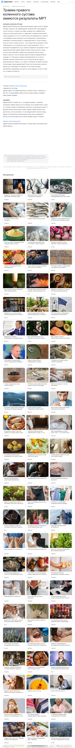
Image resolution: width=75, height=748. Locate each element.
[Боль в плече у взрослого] (61, 686)
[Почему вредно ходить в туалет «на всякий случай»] (61, 450)
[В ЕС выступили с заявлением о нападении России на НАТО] (61, 308)
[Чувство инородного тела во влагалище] (61, 379)
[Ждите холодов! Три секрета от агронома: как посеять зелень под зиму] (14, 497)
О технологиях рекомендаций (63, 746)
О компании (6, 746)
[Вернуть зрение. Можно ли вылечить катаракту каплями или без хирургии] (14, 686)
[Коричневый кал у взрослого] (14, 591)
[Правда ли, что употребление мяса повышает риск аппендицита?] (37, 662)
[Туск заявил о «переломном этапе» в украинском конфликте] (14, 355)
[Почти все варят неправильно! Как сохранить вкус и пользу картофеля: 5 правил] (14, 237)
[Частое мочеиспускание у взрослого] (37, 591)
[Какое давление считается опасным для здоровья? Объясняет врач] (37, 190)
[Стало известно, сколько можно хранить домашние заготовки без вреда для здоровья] (37, 568)
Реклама (12, 746)
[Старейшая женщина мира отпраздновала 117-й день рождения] (61, 709)
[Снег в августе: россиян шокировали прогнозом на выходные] (14, 639)
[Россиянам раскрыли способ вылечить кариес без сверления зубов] (37, 639)
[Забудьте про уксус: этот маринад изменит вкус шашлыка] (14, 733)
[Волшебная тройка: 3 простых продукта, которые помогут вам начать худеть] (14, 426)
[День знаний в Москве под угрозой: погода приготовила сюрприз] (37, 332)
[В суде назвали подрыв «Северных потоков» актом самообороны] (37, 402)
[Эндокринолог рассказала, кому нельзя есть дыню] (37, 450)
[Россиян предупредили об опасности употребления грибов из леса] (14, 568)
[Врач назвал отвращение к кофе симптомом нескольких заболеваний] (61, 402)
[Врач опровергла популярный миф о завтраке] (37, 733)
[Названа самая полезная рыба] (37, 214)
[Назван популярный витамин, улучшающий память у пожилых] (37, 308)
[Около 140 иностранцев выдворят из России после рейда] (37, 261)
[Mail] (2, 2)
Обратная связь (52, 746)
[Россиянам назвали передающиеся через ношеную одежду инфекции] (37, 709)
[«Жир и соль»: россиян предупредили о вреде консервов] (37, 355)
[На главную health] (8, 2)
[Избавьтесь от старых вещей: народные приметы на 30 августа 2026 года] (14, 308)
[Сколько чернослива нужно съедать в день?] (14, 379)
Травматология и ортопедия (18, 6)
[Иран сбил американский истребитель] (61, 521)
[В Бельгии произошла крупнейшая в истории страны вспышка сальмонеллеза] (61, 568)
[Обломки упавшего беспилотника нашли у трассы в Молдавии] (37, 379)
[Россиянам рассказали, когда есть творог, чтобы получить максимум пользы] (37, 237)
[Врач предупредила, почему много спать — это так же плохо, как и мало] (61, 426)
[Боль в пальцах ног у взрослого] (14, 544)
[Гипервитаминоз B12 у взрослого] (37, 473)
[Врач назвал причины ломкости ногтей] (37, 615)
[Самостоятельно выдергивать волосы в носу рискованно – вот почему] (14, 709)
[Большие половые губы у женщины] (14, 214)
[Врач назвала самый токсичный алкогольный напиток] (14, 284)
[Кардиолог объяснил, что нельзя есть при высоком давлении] (61, 284)
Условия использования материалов (40, 746)
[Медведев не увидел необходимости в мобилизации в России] (14, 332)
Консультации (6, 6)
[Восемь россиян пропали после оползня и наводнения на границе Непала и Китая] (61, 733)
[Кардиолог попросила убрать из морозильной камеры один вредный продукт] (14, 190)
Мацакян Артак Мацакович (18, 86)
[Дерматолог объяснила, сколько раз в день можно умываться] (14, 615)
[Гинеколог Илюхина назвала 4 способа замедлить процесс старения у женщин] (14, 662)
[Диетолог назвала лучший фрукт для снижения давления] (61, 544)
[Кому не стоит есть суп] (37, 686)
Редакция (29, 746)
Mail (2, 746)
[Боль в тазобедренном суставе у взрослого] (37, 497)
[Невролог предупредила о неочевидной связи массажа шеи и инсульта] (61, 639)
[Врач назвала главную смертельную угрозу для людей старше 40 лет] (61, 332)
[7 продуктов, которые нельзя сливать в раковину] (61, 355)
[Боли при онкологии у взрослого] (37, 544)
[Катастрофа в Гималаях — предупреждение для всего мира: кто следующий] (61, 190)
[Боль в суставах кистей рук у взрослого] (61, 473)
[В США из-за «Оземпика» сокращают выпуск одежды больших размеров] (61, 497)
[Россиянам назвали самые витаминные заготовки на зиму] (14, 450)
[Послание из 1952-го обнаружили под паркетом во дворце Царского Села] (61, 261)
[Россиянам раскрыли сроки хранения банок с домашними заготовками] (61, 615)
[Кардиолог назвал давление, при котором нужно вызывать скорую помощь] (61, 214)
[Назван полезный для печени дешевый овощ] (14, 261)
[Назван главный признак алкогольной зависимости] (14, 473)
